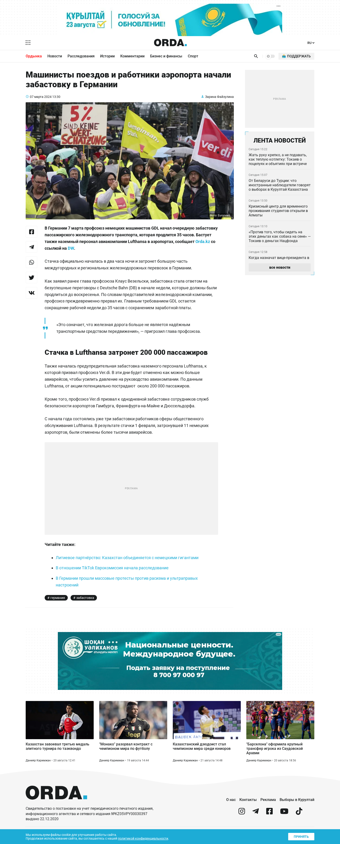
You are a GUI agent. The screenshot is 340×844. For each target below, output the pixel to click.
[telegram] (255, 813)
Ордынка (34, 56)
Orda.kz (202, 241)
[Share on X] (31, 277)
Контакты (248, 799)
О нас (231, 799)
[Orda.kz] (56, 804)
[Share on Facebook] (31, 231)
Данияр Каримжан (38, 760)
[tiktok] (299, 813)
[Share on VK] (31, 293)
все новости (279, 267)
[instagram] (242, 813)
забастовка (85, 598)
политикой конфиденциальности (143, 838)
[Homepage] (170, 42)
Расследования (81, 56)
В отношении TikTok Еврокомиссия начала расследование (112, 567)
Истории (107, 56)
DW (71, 248)
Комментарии (132, 56)
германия (57, 598)
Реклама (268, 799)
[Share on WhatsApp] (31, 262)
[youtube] (284, 813)
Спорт (193, 56)
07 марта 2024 (41, 97)
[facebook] (269, 813)
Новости (54, 56)
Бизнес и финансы (166, 56)
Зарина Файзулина (219, 97)
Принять (301, 836)
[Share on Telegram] (31, 247)
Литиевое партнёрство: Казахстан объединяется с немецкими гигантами (127, 557)
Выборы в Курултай (297, 799)
